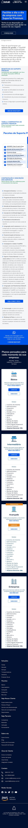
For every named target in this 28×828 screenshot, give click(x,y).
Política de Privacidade (7, 742)
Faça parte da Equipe (7, 745)
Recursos (4, 695)
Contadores (4, 720)
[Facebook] (2, 792)
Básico (3, 685)
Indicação (4, 725)
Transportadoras (6, 672)
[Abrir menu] (26, 2)
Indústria (4, 674)
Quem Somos (5, 737)
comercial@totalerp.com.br (13, 778)
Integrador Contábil (7, 762)
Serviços (3, 669)
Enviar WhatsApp (14, 342)
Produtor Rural (5, 677)
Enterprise (4, 692)
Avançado (4, 690)
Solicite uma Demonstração (9, 707)
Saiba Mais (14, 394)
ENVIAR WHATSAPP (14, 111)
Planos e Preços (5, 705)
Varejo (3, 665)
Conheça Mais (8, 33)
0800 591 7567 (9, 772)
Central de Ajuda (6, 757)
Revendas (4, 722)
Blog (2, 740)
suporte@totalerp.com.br (12, 781)
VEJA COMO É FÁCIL (14, 301)
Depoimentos (5, 712)
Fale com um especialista (8, 710)
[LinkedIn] (6, 792)
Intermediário (5, 687)
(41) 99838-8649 (9, 775)
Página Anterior (7, 40)
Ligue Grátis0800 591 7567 (18, 1)
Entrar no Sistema (6, 755)
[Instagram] (12, 792)
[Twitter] (9, 792)
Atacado (3, 667)
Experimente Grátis (6, 702)
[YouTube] (16, 792)
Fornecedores (5, 727)
